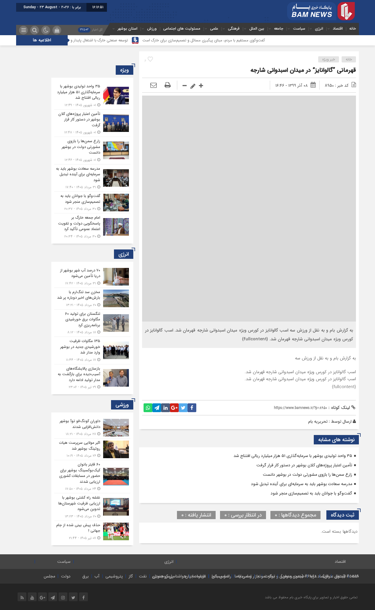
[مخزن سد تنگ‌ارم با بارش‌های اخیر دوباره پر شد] (92, 298)
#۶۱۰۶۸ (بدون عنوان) (299, 576)
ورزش (152, 29)
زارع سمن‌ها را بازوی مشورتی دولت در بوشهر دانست (307, 474)
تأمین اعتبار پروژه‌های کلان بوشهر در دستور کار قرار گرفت (304, 465)
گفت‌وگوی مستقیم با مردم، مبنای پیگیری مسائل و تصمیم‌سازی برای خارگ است (220, 40)
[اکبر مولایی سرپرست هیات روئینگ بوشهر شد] (92, 449)
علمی (214, 29)
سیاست (299, 29)
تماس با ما (243, 576)
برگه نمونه (266, 576)
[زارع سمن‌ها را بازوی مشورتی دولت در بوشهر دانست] (92, 150)
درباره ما (199, 576)
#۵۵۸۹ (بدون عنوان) (341, 576)
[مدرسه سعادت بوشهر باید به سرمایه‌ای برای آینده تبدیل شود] (92, 178)
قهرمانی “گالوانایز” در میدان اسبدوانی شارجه (303, 70)
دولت (66, 576)
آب (97, 576)
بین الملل (256, 29)
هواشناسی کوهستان (169, 576)
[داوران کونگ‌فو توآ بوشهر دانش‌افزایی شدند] (92, 427)
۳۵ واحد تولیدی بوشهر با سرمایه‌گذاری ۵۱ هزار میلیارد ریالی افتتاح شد (292, 456)
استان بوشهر (127, 29)
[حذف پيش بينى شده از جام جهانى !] (92, 531)
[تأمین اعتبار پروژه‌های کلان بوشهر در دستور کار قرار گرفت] (92, 123)
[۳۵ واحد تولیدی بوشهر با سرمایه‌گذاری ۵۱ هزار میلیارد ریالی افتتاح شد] (92, 95)
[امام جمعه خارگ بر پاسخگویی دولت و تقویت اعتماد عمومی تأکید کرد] (92, 226)
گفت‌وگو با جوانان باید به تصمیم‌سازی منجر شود (311, 493)
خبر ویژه (328, 59)
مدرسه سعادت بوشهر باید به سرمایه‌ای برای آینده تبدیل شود (301, 484)
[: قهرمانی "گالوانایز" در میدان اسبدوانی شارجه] (153, 85)
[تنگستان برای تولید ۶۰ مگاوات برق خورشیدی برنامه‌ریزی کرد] (92, 323)
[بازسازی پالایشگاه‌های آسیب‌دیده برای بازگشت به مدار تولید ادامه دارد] (92, 377)
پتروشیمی (114, 576)
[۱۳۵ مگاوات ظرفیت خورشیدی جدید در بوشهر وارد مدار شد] (92, 350)
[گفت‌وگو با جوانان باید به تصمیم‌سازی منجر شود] (92, 202)
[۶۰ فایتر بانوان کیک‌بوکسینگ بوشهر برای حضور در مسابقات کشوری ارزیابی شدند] (92, 476)
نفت (143, 576)
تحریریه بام (318, 421)
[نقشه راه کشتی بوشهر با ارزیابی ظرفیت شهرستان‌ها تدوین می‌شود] (92, 507)
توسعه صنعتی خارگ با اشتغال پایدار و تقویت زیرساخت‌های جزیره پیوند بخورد (84, 40)
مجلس (49, 576)
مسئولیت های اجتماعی (181, 29)
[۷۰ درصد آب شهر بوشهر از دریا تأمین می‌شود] (92, 277)
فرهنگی (234, 29)
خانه (352, 29)
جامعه (278, 29)
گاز (131, 576)
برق (85, 576)
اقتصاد (338, 29)
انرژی (319, 29)
